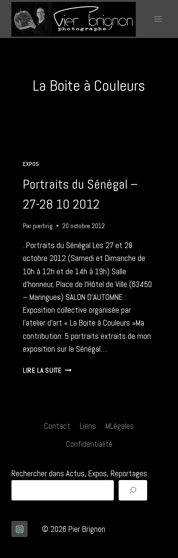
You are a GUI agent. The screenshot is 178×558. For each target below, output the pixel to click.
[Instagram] (19, 529)
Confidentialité (89, 444)
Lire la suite (47, 370)
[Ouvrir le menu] (158, 18)
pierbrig (43, 226)
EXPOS (31, 164)
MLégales (119, 426)
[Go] (133, 490)
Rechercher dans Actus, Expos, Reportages (79, 473)
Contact (57, 426)
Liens (88, 426)
